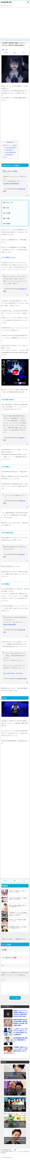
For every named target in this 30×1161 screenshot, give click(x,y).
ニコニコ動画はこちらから (8, 257)
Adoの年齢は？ (9, 150)
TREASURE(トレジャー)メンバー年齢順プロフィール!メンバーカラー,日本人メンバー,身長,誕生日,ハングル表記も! (18, 914)
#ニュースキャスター (9, 673)
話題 (3, 49)
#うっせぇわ (19, 673)
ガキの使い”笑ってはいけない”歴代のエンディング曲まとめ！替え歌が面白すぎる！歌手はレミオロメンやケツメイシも (15, 1092)
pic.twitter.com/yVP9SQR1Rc (11, 183)
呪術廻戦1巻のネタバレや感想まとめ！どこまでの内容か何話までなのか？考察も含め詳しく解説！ (22, 939)
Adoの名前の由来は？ (10, 147)
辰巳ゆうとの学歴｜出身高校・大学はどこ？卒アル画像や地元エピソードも (18, 906)
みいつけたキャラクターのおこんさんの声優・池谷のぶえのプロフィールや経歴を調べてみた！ (15, 1124)
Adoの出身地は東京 (10, 152)
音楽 (6, 49)
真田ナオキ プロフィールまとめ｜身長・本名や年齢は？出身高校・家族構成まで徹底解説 (15, 1140)
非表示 (11, 142)
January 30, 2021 (22, 678)
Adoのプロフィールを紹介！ (10, 145)
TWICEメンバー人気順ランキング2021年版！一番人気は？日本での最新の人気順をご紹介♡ (8, 939)
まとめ (4, 157)
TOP (6, 1149)
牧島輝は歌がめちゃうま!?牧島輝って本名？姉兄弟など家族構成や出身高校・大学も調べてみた (15, 1075)
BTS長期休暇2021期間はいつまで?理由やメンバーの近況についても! (18, 927)
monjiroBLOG (6, 2)
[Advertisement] (15, 23)
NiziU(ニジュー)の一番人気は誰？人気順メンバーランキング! (18, 920)
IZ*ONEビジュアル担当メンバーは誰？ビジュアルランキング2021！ (18, 891)
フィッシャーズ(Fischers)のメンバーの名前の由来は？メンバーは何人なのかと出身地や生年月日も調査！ (15, 1108)
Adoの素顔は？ (9, 154)
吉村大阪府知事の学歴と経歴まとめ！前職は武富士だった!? (20, 1039)
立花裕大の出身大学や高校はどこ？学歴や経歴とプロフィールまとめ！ (18, 899)
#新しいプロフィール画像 (10, 171)
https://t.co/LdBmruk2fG (9, 624)
